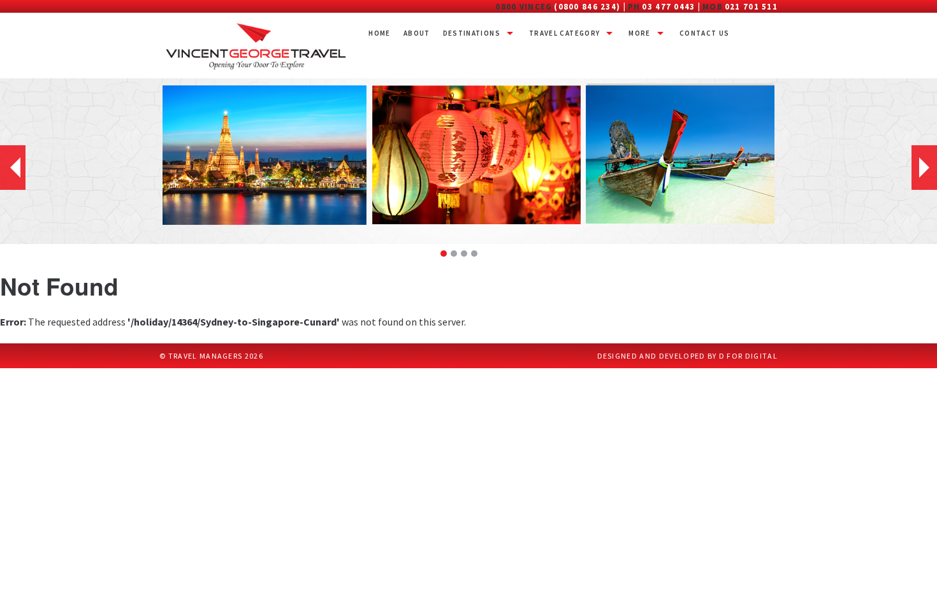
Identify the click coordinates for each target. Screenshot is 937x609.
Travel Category (564, 33)
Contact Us (704, 33)
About (416, 33)
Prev (12, 167)
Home (379, 33)
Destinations (471, 33)
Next (924, 167)
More (639, 33)
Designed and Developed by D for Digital (687, 356)
